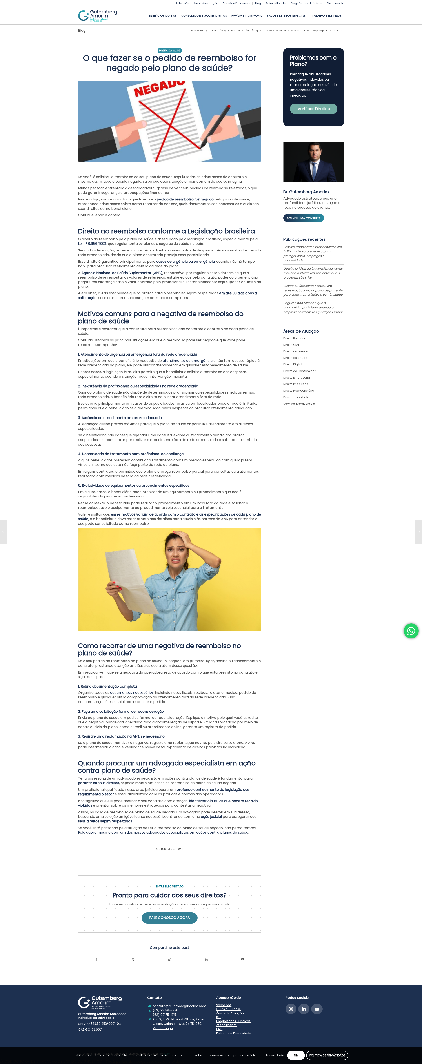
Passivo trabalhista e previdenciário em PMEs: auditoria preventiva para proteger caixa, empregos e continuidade (312, 253)
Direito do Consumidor (299, 371)
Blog (258, 3)
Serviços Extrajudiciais (299, 404)
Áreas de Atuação (206, 3)
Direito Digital (292, 364)
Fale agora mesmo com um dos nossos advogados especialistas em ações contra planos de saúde (163, 832)
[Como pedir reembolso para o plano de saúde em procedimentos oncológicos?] (3, 532)
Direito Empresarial (297, 377)
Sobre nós (182, 3)
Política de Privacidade (233, 1033)
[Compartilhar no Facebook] (96, 959)
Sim (295, 1055)
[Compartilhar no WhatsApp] (169, 959)
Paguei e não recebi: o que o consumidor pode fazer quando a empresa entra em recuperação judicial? (313, 307)
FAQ (219, 1029)
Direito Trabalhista (296, 397)
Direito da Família (295, 351)
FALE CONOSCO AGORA (169, 917)
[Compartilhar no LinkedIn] (206, 959)
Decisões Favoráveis (236, 3)
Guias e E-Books (228, 1009)
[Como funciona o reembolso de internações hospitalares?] (418, 532)
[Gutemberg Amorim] (97, 15)
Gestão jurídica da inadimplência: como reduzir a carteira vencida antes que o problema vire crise (313, 273)
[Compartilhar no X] (133, 959)
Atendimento (335, 3)
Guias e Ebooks (276, 3)
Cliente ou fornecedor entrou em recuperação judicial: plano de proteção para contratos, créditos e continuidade (313, 290)
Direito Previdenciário (298, 390)
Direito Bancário (294, 338)
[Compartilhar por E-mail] (243, 959)
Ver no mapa (163, 1028)
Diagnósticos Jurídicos (306, 3)
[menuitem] (182, 3)
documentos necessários (132, 692)
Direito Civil (291, 345)
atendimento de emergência (188, 360)
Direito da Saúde (169, 50)
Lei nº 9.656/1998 (92, 243)
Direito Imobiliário (295, 384)
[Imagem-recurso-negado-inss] (169, 121)
